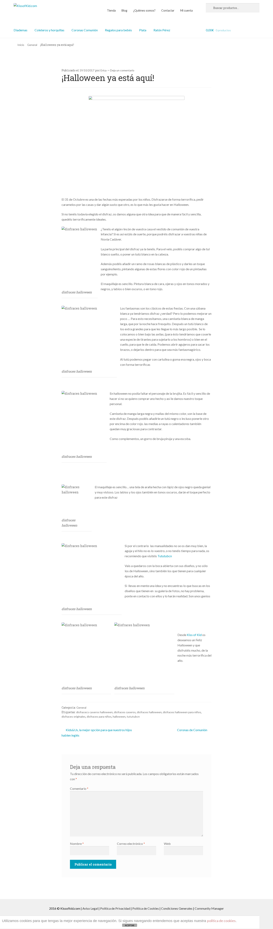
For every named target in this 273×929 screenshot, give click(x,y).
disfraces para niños (99, 716)
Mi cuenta (186, 10)
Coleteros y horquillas (49, 30)
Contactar (167, 10)
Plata (142, 30)
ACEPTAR (129, 925)
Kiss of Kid (194, 635)
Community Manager (209, 908)
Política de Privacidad (115, 908)
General (32, 44)
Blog (124, 10)
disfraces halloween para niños (182, 712)
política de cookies (221, 920)
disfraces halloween (149, 712)
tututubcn (133, 716)
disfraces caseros (125, 712)
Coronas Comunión (85, 30)
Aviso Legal (90, 908)
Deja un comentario (122, 70)
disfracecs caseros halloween (94, 712)
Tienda (111, 10)
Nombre (77, 843)
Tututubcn (164, 556)
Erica (104, 70)
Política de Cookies (145, 908)
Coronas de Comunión (192, 730)
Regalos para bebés (118, 30)
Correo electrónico (131, 843)
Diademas (20, 30)
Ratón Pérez (161, 30)
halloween (119, 716)
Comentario (79, 788)
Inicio (20, 44)
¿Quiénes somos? (144, 10)
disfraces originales (74, 716)
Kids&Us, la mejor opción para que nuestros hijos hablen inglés (97, 732)
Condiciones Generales (176, 908)
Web (167, 843)
